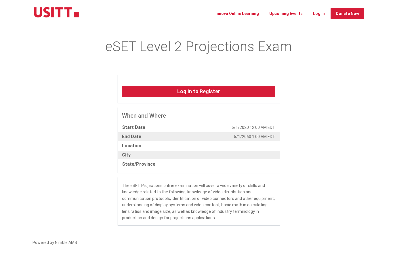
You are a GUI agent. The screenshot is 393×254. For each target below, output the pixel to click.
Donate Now (347, 13)
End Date (131, 136)
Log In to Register (198, 91)
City (126, 155)
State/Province (138, 164)
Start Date (133, 127)
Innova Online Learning (237, 13)
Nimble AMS (66, 242)
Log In (319, 13)
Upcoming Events (286, 13)
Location (131, 145)
